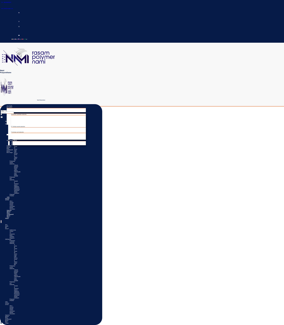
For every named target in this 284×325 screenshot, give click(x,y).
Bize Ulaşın (10, 152)
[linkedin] (18, 12)
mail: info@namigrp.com (7, 8)
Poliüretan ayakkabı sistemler (19, 114)
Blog (8, 148)
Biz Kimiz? (9, 107)
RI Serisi (18, 120)
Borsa (8, 151)
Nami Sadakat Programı (17, 111)
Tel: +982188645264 (6, 2)
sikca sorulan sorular (12, 202)
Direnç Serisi (19, 122)
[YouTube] (19, 35)
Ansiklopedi (10, 149)
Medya (8, 147)
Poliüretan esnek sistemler (18, 126)
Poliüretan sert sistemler (17, 132)
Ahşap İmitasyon (20, 137)
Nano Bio (18, 125)
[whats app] (18, 21)
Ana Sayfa (9, 106)
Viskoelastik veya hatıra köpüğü (24, 130)
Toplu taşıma (19, 129)
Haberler (9, 145)
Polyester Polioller (16, 139)
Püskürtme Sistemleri (21, 136)
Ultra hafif (18, 121)
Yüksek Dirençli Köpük (22, 128)
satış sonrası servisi (12, 140)
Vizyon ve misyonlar (16, 110)
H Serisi (18, 118)
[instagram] (18, 26)
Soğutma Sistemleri (21, 135)
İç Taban (18, 124)
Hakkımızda (14, 108)
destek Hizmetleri (12, 208)
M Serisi (18, 117)
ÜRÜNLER (10, 134)
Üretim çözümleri (15, 143)
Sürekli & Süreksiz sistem (22, 133)
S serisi (17, 116)
